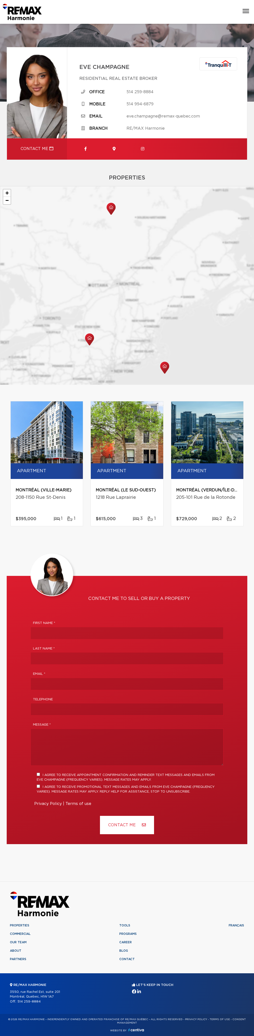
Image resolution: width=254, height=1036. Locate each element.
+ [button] (7, 193)
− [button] (7, 200)
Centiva (136, 1030)
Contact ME (122, 825)
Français (236, 925)
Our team (18, 942)
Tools (124, 925)
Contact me (35, 149)
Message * (42, 724)
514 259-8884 (140, 92)
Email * (39, 674)
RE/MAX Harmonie (146, 128)
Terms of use (78, 804)
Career (125, 942)
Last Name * (44, 648)
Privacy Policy (48, 804)
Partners (18, 959)
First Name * (44, 623)
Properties (19, 925)
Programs (128, 933)
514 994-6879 (140, 104)
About (15, 950)
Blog (123, 950)
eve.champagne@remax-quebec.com (163, 116)
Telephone (43, 699)
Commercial (20, 933)
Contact (127, 959)
